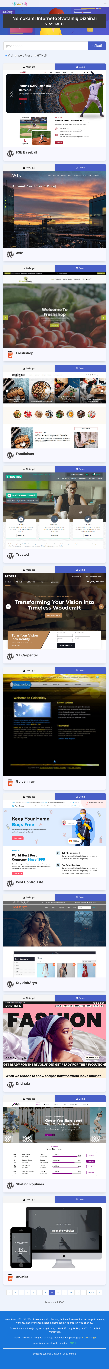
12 (71, 1292)
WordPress (24, 55)
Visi (10, 55)
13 (77, 1292)
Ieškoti (97, 46)
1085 (91, 1292)
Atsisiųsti (30, 66)
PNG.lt (73, 1343)
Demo (82, 66)
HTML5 (41, 55)
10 (58, 1292)
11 (65, 1292)
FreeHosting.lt (89, 1337)
